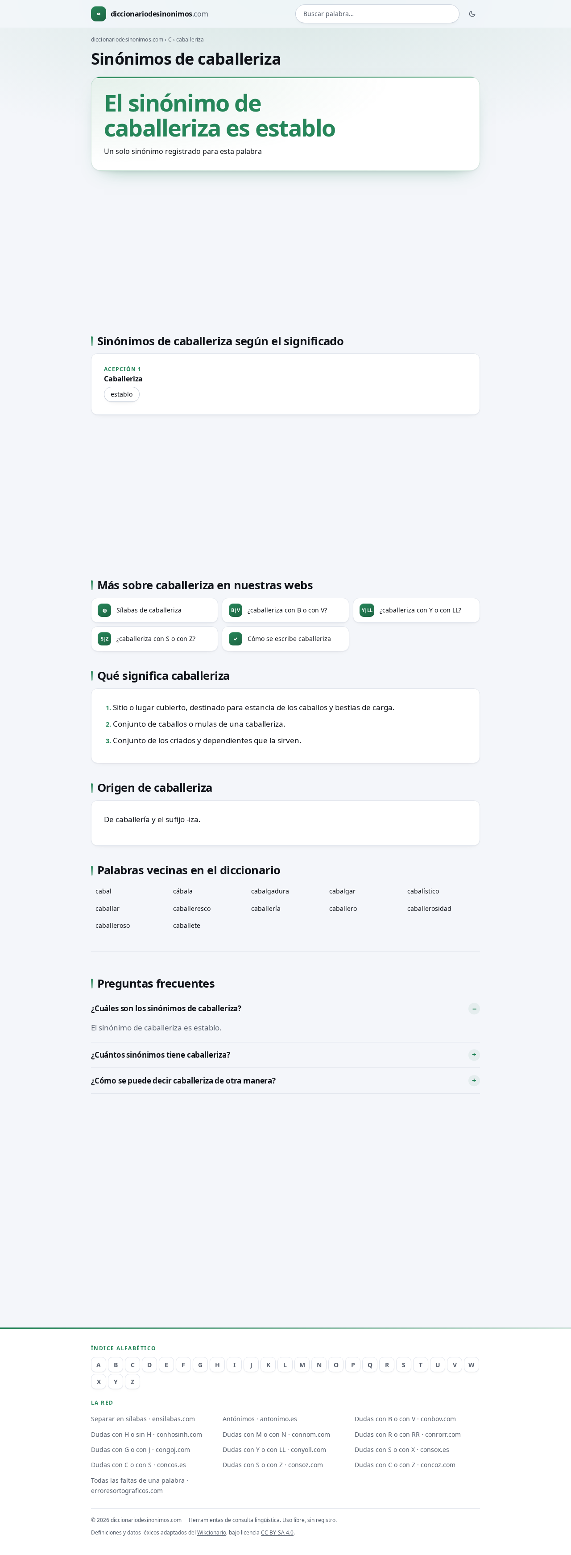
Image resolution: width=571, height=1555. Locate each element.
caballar (107, 908)
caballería (266, 908)
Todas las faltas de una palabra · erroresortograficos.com (139, 1485)
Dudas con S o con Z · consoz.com (273, 1464)
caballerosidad (429, 908)
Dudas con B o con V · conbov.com (405, 1418)
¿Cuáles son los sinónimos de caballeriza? (166, 1008)
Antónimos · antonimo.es (260, 1418)
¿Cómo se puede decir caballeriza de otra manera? (183, 1080)
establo (121, 394)
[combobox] (377, 14)
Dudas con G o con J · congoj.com (140, 1449)
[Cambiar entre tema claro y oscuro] (472, 13)
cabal (103, 891)
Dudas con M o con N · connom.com (276, 1434)
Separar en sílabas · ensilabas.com (143, 1418)
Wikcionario (211, 1532)
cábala (183, 891)
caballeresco (192, 908)
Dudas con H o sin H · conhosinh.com (146, 1434)
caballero (343, 908)
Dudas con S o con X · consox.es (402, 1449)
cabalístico (423, 891)
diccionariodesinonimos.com (127, 39)
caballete (186, 925)
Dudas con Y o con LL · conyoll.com (274, 1449)
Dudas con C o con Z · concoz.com (405, 1464)
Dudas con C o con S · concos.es (138, 1464)
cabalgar (342, 891)
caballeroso (112, 925)
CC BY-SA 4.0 (277, 1532)
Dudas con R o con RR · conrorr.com (408, 1434)
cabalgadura (270, 891)
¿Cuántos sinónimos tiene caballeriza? (160, 1055)
